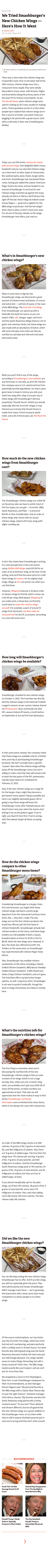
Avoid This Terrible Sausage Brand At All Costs (10, 1489)
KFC (19, 582)
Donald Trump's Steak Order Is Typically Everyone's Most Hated (11, 1521)
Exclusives (6, 11)
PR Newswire (11, 708)
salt (16, 317)
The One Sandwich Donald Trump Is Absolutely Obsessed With (34, 1523)
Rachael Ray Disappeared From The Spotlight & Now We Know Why (35, 1489)
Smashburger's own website (27, 378)
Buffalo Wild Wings (16, 568)
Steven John (9, 31)
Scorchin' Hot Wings (32, 307)
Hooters (20, 578)
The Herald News (10, 101)
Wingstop (15, 591)
